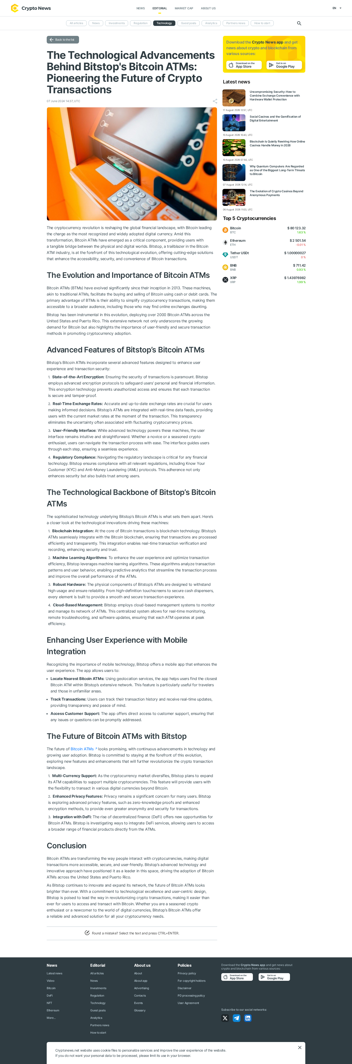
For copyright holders (191, 980)
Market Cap (184, 8)
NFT (49, 1003)
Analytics (211, 23)
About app (140, 980)
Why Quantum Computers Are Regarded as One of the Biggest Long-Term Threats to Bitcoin (277, 170)
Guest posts (188, 23)
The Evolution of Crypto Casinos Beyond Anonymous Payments (276, 193)
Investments (117, 23)
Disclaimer (185, 988)
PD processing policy (191, 995)
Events (138, 1003)
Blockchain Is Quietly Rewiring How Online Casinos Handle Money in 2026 (277, 143)
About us (208, 8)
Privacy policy (187, 973)
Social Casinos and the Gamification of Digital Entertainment (275, 118)
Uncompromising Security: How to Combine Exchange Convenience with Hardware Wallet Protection (275, 95)
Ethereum (53, 1010)
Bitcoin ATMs (82, 748)
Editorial (160, 8)
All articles (76, 23)
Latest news (54, 973)
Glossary (140, 1010)
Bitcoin (51, 988)
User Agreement (188, 1003)
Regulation (141, 23)
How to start (262, 23)
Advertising (141, 988)
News (140, 8)
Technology (164, 23)
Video (50, 980)
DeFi (50, 995)
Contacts (140, 995)
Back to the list (64, 39)
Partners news (235, 23)
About (138, 973)
